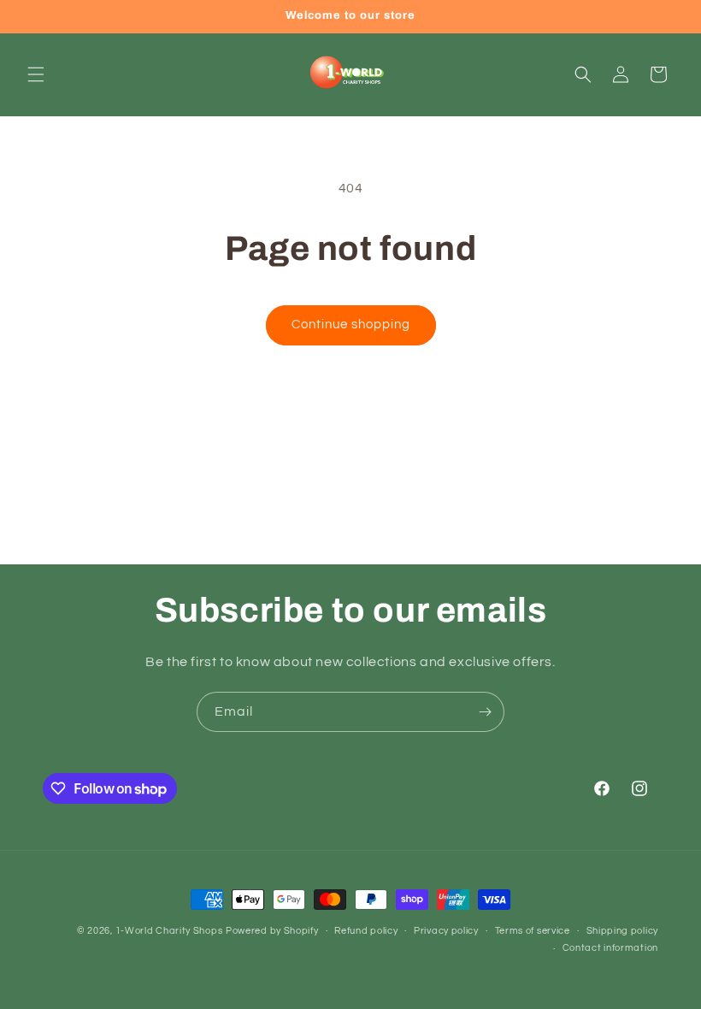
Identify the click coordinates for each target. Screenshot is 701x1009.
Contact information (610, 948)
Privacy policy (446, 930)
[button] (36, 74)
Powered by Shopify (272, 930)
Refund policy (366, 930)
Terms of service (532, 930)
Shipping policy (622, 930)
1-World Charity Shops (169, 930)
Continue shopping (351, 324)
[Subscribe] (485, 712)
